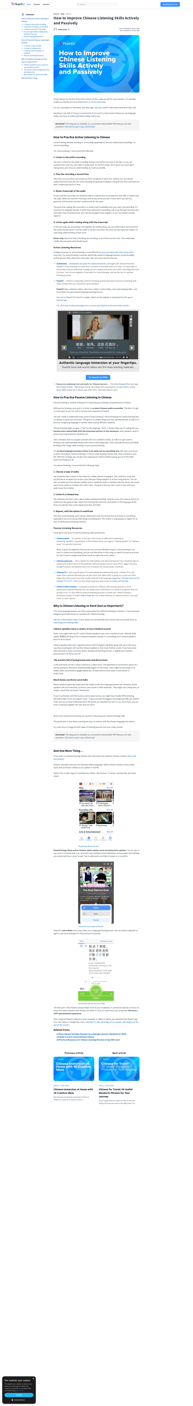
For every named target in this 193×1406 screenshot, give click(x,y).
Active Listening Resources (33, 36)
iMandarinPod (124, 384)
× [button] (33, 1379)
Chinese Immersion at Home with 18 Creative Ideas (73, 1091)
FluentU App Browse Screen (88, 846)
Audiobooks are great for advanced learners (88, 263)
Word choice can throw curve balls (35, 74)
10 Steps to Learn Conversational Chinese (75, 1037)
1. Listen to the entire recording (35, 24)
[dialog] (19, 1390)
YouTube (124, 581)
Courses (36, 4)
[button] (19, 1400)
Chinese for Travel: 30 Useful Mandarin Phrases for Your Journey (115, 1093)
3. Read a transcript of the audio (35, 29)
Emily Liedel (62, 30)
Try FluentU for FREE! (98, 377)
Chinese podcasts (64, 561)
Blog (29, 4)
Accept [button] (19, 1395)
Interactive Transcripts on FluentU (90, 926)
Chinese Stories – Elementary (72, 387)
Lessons (46, 4)
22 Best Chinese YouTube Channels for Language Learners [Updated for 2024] (92, 1034)
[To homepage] (17, 4)
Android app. (62, 300)
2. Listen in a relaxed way (32, 48)
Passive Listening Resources (34, 55)
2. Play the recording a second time (36, 27)
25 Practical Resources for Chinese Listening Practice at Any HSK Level (88, 1039)
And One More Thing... (29, 78)
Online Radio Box (88, 595)
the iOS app (125, 297)
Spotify (69, 541)
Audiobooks (62, 263)
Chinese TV (61, 572)
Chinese (68, 14)
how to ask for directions (95, 102)
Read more (20, 1391)
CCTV (70, 581)
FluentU (56, 14)
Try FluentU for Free (170, 4)
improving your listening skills (65, 622)
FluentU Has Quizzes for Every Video (91, 1003)
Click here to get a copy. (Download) (79, 126)
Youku (114, 581)
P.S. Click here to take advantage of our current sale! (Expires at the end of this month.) (93, 305)
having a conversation (82, 113)
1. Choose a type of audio (32, 46)
